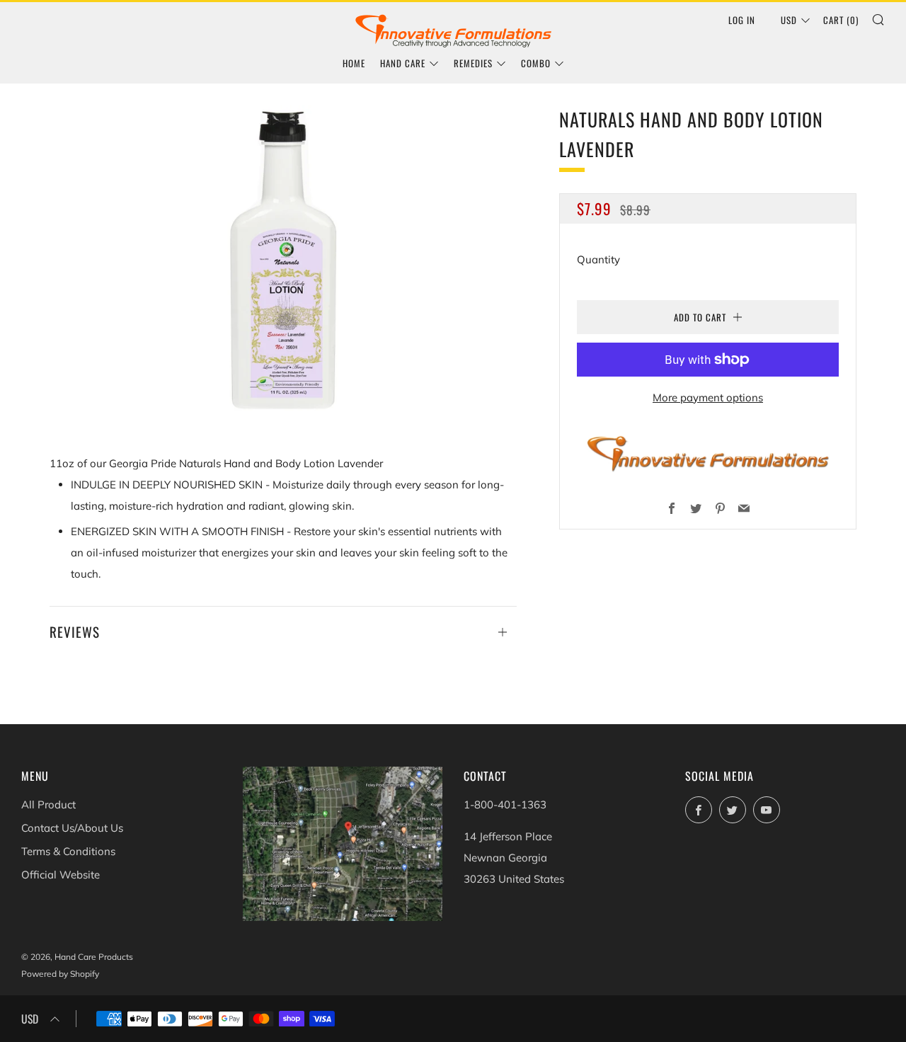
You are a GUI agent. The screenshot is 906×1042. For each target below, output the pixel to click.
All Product (48, 804)
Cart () (841, 20)
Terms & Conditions (68, 851)
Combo (536, 63)
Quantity (598, 259)
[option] (283, 258)
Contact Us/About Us (72, 828)
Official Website (60, 874)
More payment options (708, 397)
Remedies (473, 63)
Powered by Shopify (60, 973)
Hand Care (402, 63)
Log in (741, 20)
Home (354, 63)
